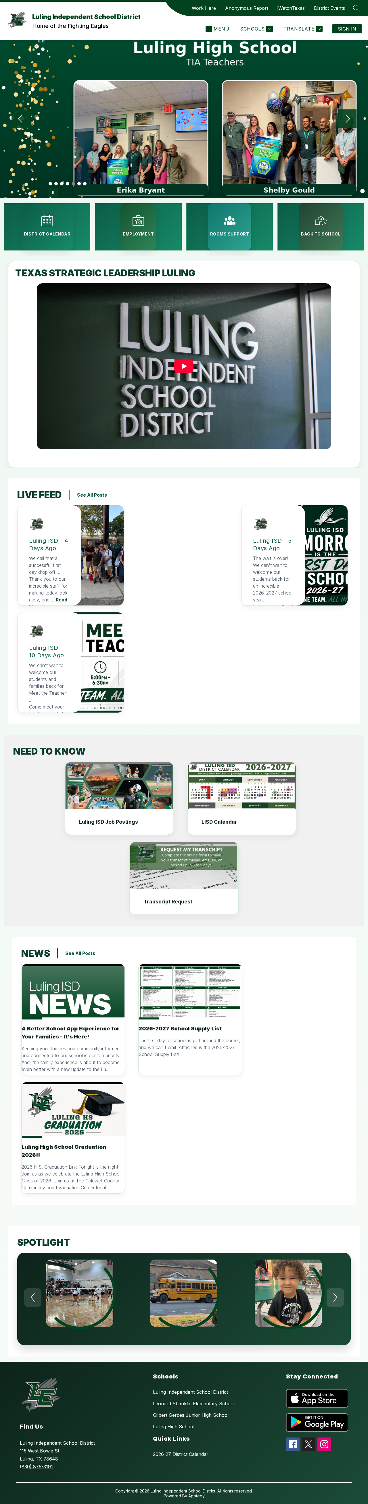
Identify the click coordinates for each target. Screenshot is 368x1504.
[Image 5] (73, 183)
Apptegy (196, 1495)
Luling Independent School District (190, 1392)
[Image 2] (56, 183)
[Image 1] (50, 183)
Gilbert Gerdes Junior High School (191, 1415)
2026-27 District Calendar (180, 1454)
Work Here (204, 8)
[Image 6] (79, 183)
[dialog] (119, 798)
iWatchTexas (291, 8)
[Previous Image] (21, 119)
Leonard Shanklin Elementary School (194, 1403)
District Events (329, 8)
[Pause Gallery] (53, 192)
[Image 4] (67, 183)
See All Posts (92, 495)
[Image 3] (62, 183)
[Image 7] (85, 183)
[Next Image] (347, 119)
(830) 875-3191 (36, 1466)
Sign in (347, 29)
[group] (79, 1299)
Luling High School (173, 1426)
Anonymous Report (246, 8)
